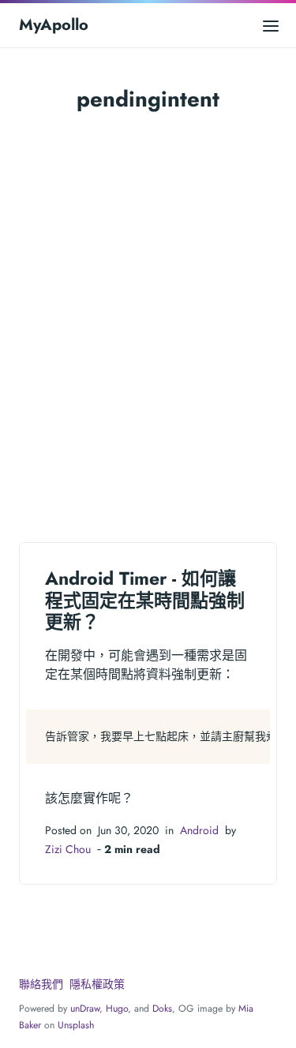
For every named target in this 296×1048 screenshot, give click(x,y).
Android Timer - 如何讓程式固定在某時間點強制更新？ (145, 600)
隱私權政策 (97, 984)
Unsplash (76, 1025)
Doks (162, 1008)
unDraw (84, 1008)
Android (199, 830)
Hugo (117, 1008)
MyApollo (53, 24)
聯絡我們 (41, 984)
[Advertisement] (148, 323)
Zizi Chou (68, 849)
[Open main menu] (270, 24)
